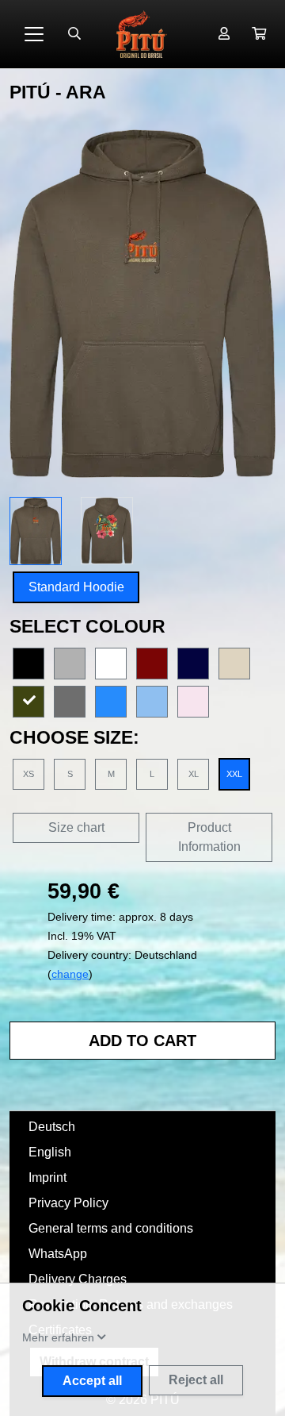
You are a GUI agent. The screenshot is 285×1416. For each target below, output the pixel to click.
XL (193, 774)
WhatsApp (57, 1253)
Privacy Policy (68, 1203)
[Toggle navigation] (34, 34)
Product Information (209, 837)
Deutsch (51, 1126)
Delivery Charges (77, 1279)
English (49, 1152)
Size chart (76, 827)
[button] (259, 34)
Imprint (47, 1177)
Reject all (196, 1380)
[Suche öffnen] (74, 34)
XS (28, 774)
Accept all (92, 1380)
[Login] (224, 34)
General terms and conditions (110, 1228)
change (70, 974)
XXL (234, 774)
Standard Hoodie (76, 587)
